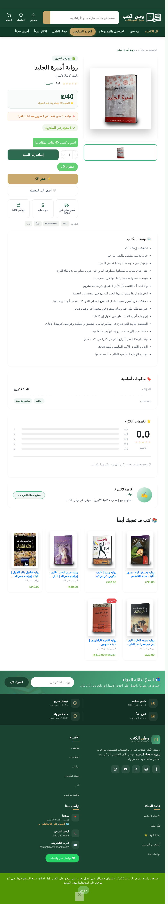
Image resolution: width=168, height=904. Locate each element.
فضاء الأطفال (72, 775)
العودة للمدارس (82, 31)
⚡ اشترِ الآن (43, 178)
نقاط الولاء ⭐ (152, 835)
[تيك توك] (136, 769)
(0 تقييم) (49, 83)
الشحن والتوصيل (151, 844)
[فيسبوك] (156, 769)
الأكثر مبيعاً (40, 31)
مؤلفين (75, 747)
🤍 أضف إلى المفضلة (43, 190)
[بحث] (46, 17)
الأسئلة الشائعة (152, 816)
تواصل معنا (154, 853)
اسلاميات (74, 757)
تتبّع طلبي (155, 825)
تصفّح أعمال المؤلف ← (29, 495)
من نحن (135, 31)
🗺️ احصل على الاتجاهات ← (53, 823)
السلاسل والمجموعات (112, 31)
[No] (79, 896)
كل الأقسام (151, 31)
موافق (83, 890)
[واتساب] (115, 769)
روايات (141, 50)
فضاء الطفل (59, 31)
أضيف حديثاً (22, 31)
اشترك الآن (16, 682)
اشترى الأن (67, 166)
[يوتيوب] (125, 769)
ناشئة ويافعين (71, 794)
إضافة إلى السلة (33, 154)
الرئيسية (153, 50)
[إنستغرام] (146, 769)
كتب (77, 785)
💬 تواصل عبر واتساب (62, 858)
